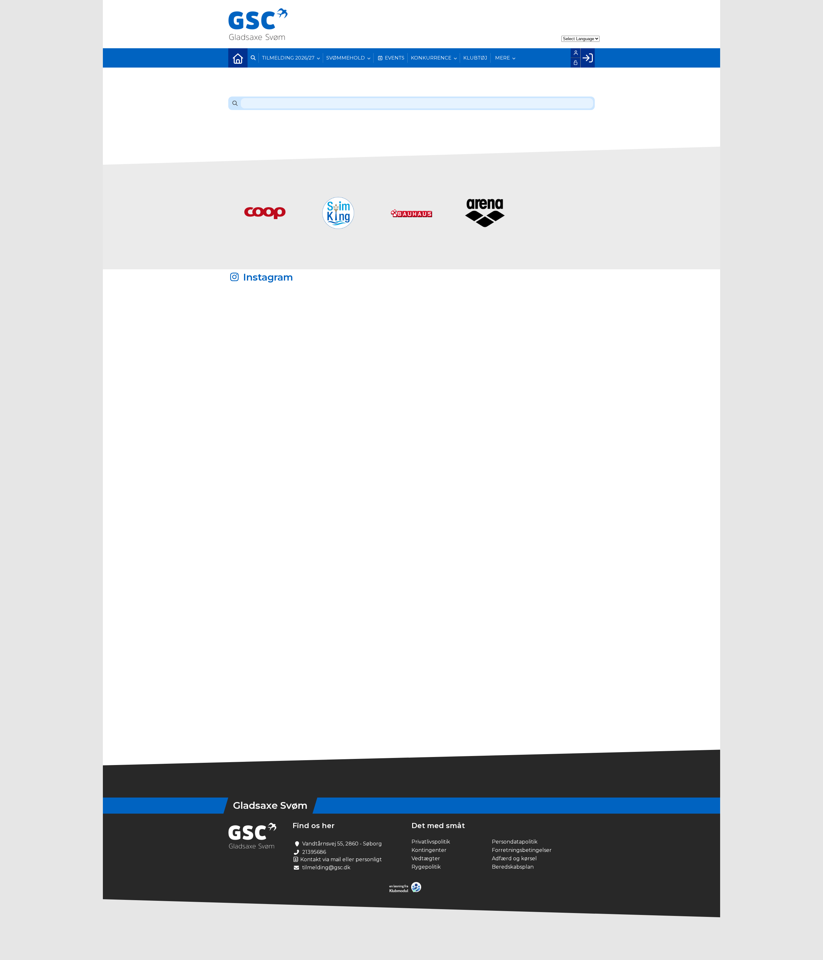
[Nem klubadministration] (406, 891)
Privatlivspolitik (431, 842)
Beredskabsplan (513, 867)
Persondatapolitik (515, 842)
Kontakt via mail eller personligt (340, 859)
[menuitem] (238, 58)
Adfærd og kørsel (514, 858)
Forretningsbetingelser (522, 850)
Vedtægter (426, 858)
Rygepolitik (426, 867)
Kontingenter (429, 850)
